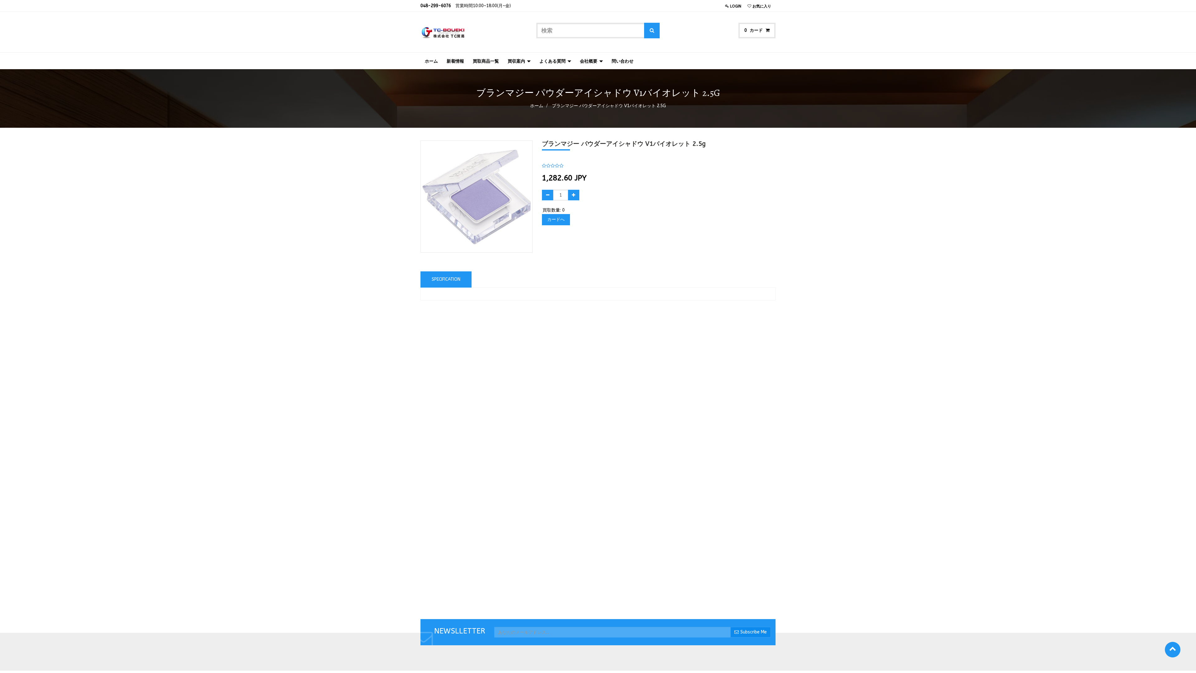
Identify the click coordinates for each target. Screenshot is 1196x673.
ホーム (536, 105)
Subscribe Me (753, 632)
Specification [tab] (446, 279)
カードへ (556, 219)
